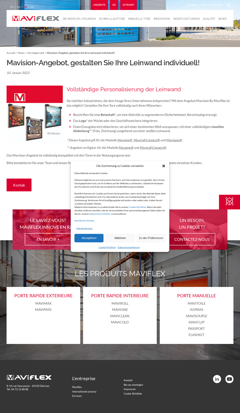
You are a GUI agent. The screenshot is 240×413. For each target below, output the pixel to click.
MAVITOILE (197, 303)
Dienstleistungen (186, 18)
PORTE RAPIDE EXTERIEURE (43, 295)
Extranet (128, 5)
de (25, 7)
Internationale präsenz (84, 391)
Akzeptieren (89, 238)
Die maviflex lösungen (79, 18)
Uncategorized (35, 52)
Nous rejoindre (212, 5)
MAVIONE (120, 309)
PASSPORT (196, 328)
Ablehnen (120, 238)
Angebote (99, 5)
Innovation (162, 18)
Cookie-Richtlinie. (137, 207)
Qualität (209, 18)
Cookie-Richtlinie (107, 247)
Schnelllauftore (112, 18)
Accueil (11, 52)
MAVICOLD (120, 322)
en (18, 7)
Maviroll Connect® (146, 140)
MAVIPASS (43, 309)
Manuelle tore (139, 18)
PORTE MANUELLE (196, 295)
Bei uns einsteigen (133, 384)
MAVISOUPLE (196, 316)
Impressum (130, 389)
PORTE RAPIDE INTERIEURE (120, 295)
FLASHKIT (196, 335)
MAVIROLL (120, 303)
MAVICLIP (196, 322)
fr (11, 7)
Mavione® (124, 140)
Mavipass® (174, 140)
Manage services (84, 228)
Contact (191, 5)
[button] (164, 166)
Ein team (77, 395)
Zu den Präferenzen (151, 238)
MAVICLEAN (120, 316)
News (222, 18)
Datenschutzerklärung (129, 247)
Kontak (19, 185)
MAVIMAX (43, 303)
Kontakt (128, 380)
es (32, 7)
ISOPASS (196, 309)
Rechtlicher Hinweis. (84, 220)
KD (114, 5)
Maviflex (77, 387)
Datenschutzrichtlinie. (100, 213)
